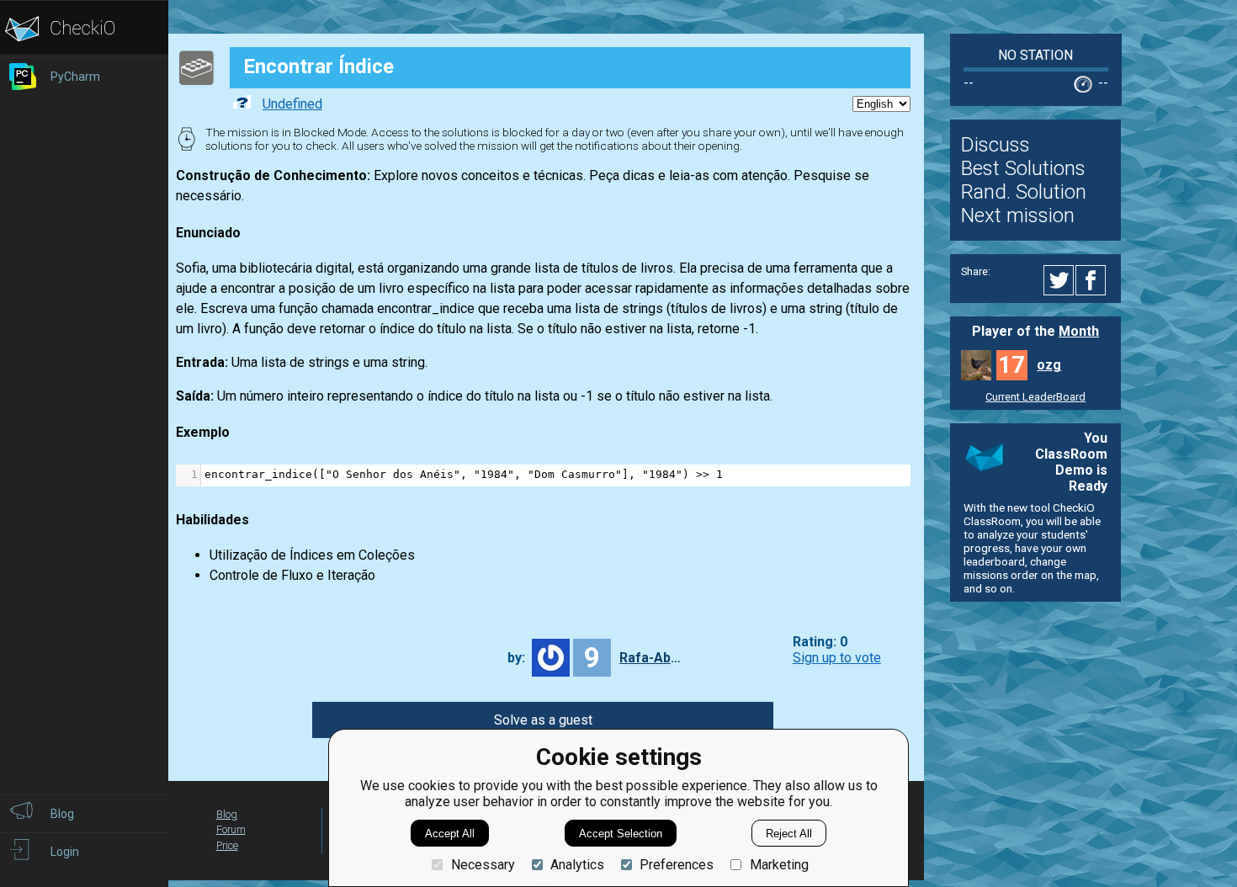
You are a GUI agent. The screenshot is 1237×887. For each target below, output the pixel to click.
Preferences (677, 865)
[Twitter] (1059, 280)
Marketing (779, 865)
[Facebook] (1093, 280)
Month (1079, 331)
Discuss (995, 145)
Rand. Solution (1023, 192)
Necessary (482, 865)
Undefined (292, 104)
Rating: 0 (820, 642)
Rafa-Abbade (653, 658)
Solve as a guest (543, 720)
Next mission (1018, 215)
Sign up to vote (837, 658)
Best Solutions (1023, 168)
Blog (226, 814)
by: (516, 658)
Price (227, 845)
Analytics (577, 865)
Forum (231, 829)
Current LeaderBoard (1035, 396)
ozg (1049, 365)
